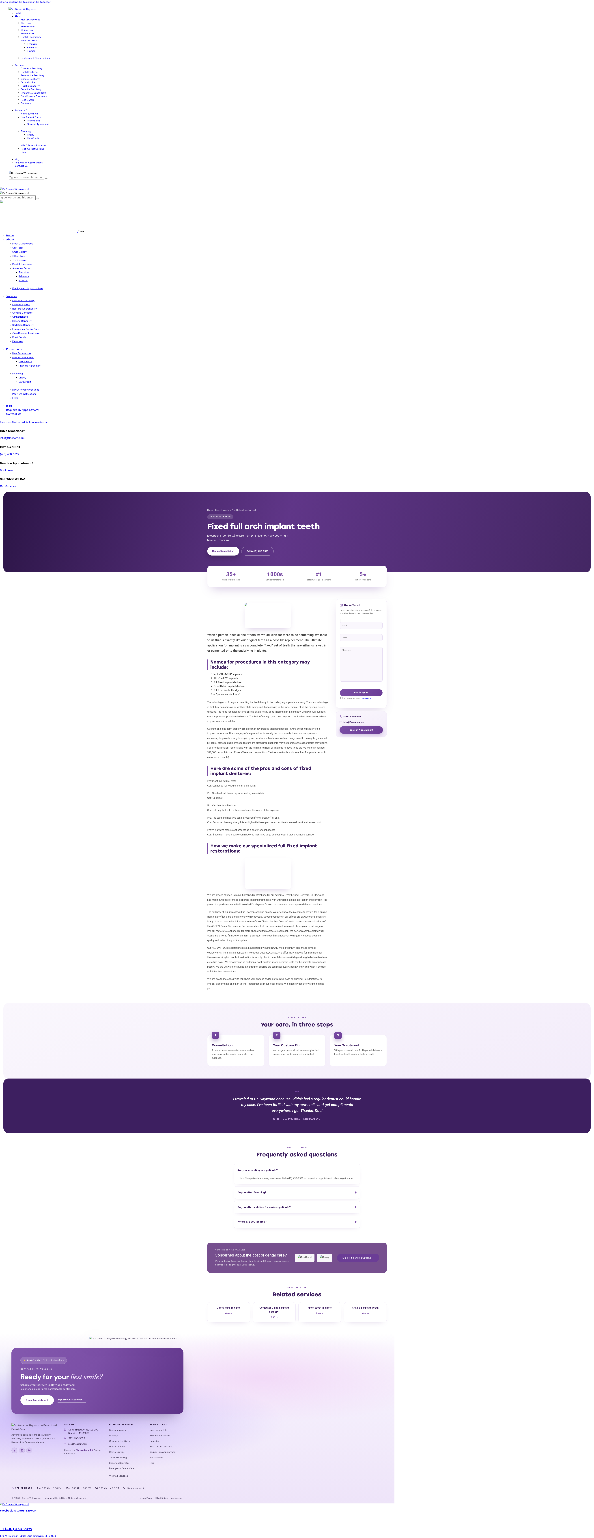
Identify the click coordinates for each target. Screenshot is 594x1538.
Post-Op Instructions (161, 1446)
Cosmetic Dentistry (119, 1441)
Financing (154, 1441)
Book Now (6, 470)
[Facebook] (14, 1450)
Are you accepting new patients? (257, 1170)
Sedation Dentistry (119, 1463)
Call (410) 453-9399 (257, 551)
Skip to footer (43, 2)
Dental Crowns (117, 1452)
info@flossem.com (12, 438)
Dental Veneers (117, 1446)
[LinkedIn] (29, 1450)
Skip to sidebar (26, 2)
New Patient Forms (160, 1435)
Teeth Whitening (118, 1457)
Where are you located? (252, 1221)
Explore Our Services (72, 1399)
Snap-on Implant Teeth (365, 1310)
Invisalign (113, 1435)
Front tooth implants (320, 1310)
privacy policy (365, 698)
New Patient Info (158, 1430)
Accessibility (177, 1498)
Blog (152, 1463)
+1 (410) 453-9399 (16, 1529)
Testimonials (156, 1457)
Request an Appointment (163, 1452)
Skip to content (9, 2)
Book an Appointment (361, 730)
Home (210, 510)
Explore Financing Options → (358, 1258)
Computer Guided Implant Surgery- (274, 1312)
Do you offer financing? (251, 1192)
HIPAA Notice (161, 1498)
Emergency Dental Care (121, 1468)
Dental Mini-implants (229, 1310)
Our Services (8, 486)
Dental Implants (222, 510)
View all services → (120, 1475)
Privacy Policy (145, 1498)
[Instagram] (22, 1450)
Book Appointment (37, 1400)
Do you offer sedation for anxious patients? (264, 1207)
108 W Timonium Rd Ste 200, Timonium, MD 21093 (28, 1536)
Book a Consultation (223, 551)
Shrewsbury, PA (84, 1450)
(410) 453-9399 (9, 454)
